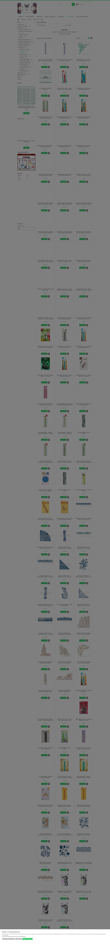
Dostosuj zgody (19, 938)
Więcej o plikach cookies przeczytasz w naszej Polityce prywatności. (14, 936)
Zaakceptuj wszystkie (27, 938)
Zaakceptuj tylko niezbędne (8, 938)
